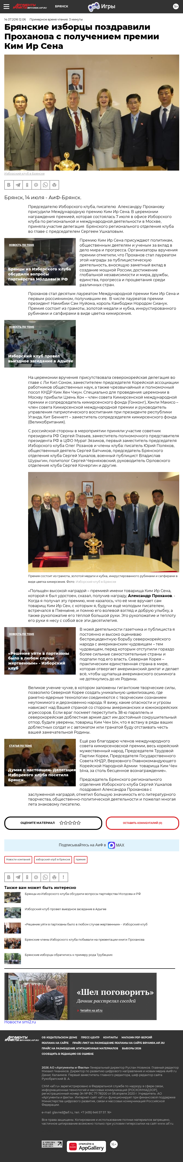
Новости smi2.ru (20, 1022)
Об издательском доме (59, 1037)
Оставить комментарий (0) (142, 823)
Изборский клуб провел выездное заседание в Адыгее (65, 909)
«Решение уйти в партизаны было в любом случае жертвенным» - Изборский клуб (86, 924)
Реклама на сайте (55, 1043)
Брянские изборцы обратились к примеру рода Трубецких (68, 955)
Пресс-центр (90, 1037)
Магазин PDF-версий (137, 1037)
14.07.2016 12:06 (15, 19)
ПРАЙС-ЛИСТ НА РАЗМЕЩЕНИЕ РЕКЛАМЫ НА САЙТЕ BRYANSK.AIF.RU (118, 1043)
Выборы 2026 (131, 1048)
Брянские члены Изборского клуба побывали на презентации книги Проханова (84, 939)
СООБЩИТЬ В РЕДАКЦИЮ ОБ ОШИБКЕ (68, 1053)
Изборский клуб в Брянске (24, 173)
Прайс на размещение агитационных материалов (80, 1048)
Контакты (110, 1037)
